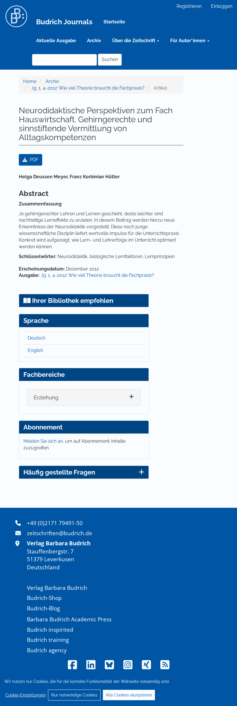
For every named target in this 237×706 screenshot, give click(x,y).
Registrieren (189, 6)
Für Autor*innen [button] (188, 40)
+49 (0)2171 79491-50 (55, 523)
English (35, 350)
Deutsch (36, 338)
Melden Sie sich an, (44, 441)
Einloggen (221, 6)
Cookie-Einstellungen (25, 695)
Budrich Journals (64, 22)
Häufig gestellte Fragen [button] (59, 472)
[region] (118, 688)
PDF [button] (33, 159)
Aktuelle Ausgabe (56, 40)
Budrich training (48, 640)
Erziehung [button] (46, 397)
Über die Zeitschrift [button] (134, 40)
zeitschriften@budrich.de (59, 533)
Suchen (110, 59)
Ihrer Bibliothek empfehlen (72, 300)
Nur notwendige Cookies (74, 695)
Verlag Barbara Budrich (57, 588)
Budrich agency (47, 650)
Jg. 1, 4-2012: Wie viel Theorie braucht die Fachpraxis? (88, 88)
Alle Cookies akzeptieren (129, 695)
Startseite (114, 22)
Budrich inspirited (50, 629)
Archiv (94, 40)
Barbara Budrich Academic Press (69, 619)
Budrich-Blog (43, 608)
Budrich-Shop (44, 598)
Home (29, 81)
